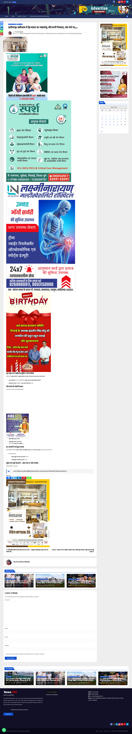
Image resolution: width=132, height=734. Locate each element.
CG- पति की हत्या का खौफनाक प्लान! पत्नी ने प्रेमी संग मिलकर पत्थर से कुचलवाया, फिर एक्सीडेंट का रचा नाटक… (18, 582)
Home (6, 16)
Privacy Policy (22, 16)
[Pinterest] (24, 478)
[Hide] (0, 36)
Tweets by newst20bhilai (52, 694)
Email (6, 637)
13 (113, 119)
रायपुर (47, 579)
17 (102, 121)
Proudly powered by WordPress (9, 731)
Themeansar (27, 731)
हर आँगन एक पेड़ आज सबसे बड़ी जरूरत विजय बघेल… (40, 16)
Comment (7, 599)
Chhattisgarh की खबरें (12, 24)
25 (106, 124)
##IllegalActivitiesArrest (52, 33)
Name (6, 628)
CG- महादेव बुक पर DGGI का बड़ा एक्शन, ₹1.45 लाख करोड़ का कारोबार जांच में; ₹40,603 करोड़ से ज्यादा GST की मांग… (80, 582)
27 (113, 124)
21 (117, 121)
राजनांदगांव (13, 579)
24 (102, 124)
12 (109, 119)
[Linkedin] (18, 478)
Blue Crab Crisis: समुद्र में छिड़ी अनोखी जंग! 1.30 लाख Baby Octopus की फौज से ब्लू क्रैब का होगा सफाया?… (18, 680)
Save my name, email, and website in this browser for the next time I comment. (25, 654)
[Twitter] (13, 478)
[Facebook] (8, 478)
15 (121, 119)
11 (106, 119)
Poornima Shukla (19, 31)
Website (7, 645)
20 (113, 121)
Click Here (8, 714)
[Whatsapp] (29, 478)
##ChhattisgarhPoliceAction (29, 33)
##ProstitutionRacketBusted (75, 33)
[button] (4, 730)
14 (117, 119)
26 (109, 124)
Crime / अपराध (20, 24)
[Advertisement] (47, 402)
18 (106, 121)
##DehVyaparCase (41, 33)
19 (109, 121)
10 (102, 119)
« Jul (101, 131)
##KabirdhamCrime (63, 33)
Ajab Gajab (8, 676)
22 (121, 121)
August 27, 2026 (11, 682)
